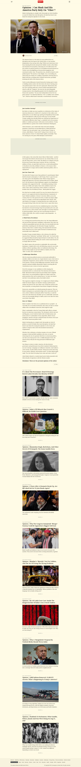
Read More (40, 402)
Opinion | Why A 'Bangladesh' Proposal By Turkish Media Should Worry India (37, 641)
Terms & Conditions (59, 760)
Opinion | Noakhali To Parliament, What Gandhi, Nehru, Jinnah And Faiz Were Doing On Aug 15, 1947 (39, 719)
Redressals (46, 760)
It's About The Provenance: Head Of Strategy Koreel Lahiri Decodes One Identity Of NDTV (38, 373)
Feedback (37, 760)
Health (48, 762)
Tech (40, 762)
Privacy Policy (52, 760)
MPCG (55, 762)
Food (37, 762)
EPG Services (22, 760)
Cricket (34, 762)
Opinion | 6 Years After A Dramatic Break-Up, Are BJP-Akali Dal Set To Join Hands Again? (39, 487)
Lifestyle (51, 762)
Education (44, 762)
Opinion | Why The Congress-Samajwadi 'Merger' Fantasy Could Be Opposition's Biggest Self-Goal (40, 525)
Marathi (63, 762)
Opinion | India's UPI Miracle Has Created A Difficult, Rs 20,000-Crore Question (38, 411)
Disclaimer (32, 760)
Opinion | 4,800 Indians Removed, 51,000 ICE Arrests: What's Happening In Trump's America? (39, 679)
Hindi (23, 762)
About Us (12, 760)
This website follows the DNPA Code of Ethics (19, 765)
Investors (41, 760)
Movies (30, 762)
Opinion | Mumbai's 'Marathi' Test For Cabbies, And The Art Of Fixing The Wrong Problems (39, 563)
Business (26, 762)
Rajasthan (59, 762)
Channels (27, 760)
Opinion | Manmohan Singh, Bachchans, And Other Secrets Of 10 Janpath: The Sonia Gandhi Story (40, 448)
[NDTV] (40, 2)
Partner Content (67, 760)
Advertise (17, 760)
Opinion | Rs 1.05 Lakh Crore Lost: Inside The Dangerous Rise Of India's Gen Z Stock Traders (38, 602)
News (20, 762)
